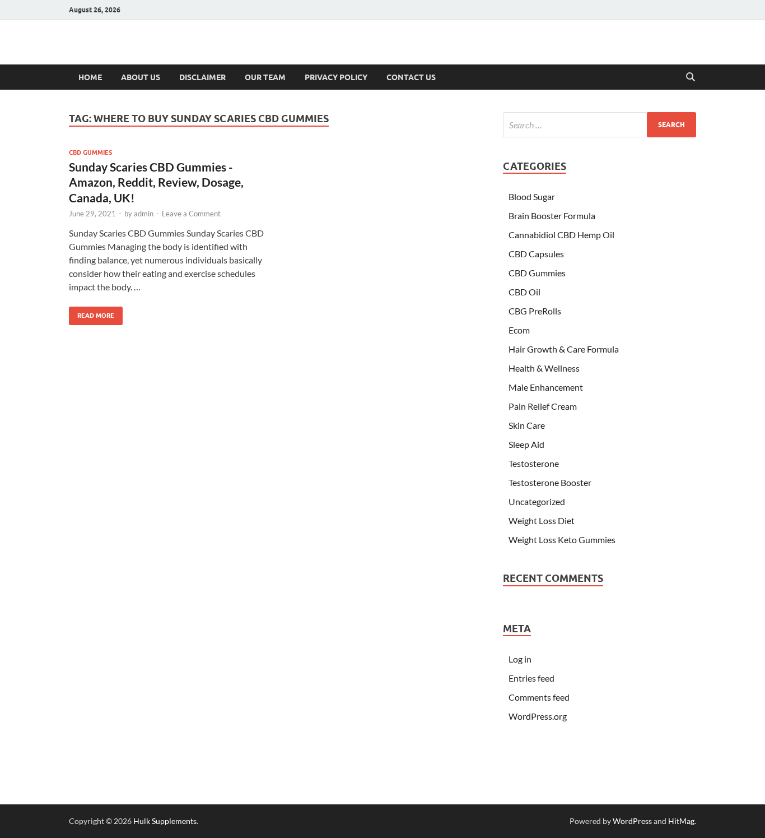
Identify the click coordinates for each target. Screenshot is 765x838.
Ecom (519, 330)
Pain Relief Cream (543, 406)
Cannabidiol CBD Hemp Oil (561, 234)
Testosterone (534, 463)
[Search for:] (599, 124)
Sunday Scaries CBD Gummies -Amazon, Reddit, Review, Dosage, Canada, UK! (156, 182)
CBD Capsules (536, 253)
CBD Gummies (90, 152)
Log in (520, 659)
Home (90, 77)
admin (143, 213)
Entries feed (531, 678)
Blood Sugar (532, 196)
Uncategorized (537, 501)
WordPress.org (538, 716)
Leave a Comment (191, 213)
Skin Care (527, 425)
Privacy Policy (336, 77)
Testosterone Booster (550, 482)
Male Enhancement (546, 387)
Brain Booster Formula (552, 215)
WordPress (632, 821)
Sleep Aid (526, 444)
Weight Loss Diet (542, 520)
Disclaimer (202, 77)
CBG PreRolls (535, 310)
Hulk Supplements (165, 821)
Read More (91, 313)
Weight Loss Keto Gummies (562, 539)
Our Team (265, 77)
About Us (140, 77)
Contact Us (411, 77)
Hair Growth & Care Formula (564, 349)
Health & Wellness (544, 368)
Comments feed (539, 697)
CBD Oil (524, 291)
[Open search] (690, 77)
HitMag (681, 821)
